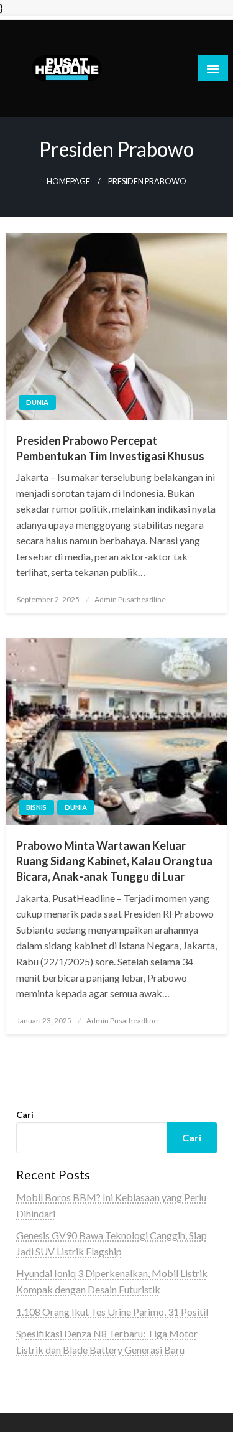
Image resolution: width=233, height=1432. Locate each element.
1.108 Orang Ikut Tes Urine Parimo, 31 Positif (112, 1312)
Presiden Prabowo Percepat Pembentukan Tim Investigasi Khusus (110, 448)
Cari (25, 1114)
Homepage (68, 181)
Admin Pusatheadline (130, 599)
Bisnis (36, 807)
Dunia (37, 402)
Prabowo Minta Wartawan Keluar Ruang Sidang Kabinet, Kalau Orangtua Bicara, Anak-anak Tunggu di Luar (114, 861)
